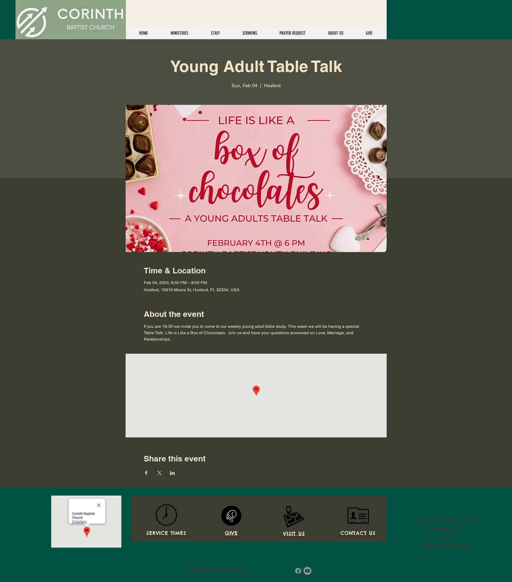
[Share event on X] (159, 473)
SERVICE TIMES (166, 533)
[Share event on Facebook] (146, 473)
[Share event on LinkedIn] (172, 473)
